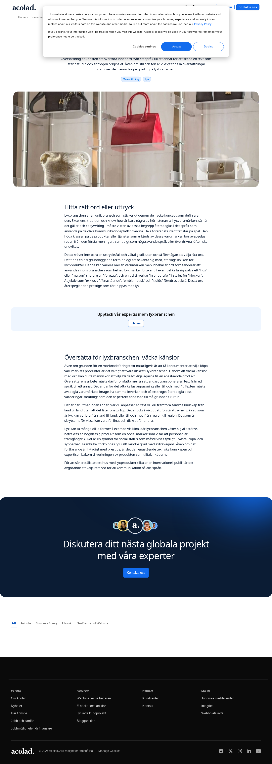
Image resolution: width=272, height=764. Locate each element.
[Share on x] (230, 750)
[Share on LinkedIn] (249, 750)
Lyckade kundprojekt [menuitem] (91, 713)
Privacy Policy (202, 24)
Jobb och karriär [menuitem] (22, 721)
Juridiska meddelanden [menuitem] (217, 698)
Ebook (67, 623)
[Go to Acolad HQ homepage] (24, 7)
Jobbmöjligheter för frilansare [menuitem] (31, 728)
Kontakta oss (248, 7)
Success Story (46, 623)
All (14, 623)
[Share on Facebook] (221, 750)
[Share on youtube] (258, 750)
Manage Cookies (109, 750)
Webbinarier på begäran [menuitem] (94, 698)
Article (26, 623)
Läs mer (136, 323)
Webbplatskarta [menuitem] (212, 713)
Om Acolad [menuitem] (18, 698)
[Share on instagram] (240, 750)
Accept (176, 46)
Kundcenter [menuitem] (150, 698)
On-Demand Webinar (93, 623)
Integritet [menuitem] (207, 706)
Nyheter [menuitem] (16, 706)
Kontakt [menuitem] (147, 706)
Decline (208, 46)
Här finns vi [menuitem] (19, 713)
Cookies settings (144, 46)
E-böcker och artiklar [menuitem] (91, 706)
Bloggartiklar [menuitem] (86, 721)
